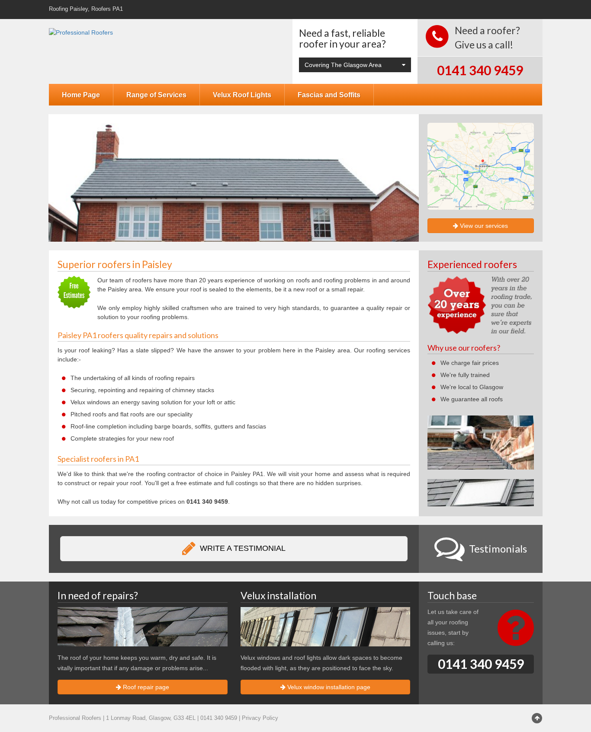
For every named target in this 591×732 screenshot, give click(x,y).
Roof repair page (145, 687)
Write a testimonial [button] (242, 548)
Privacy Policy (260, 718)
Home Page (81, 95)
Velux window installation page (328, 687)
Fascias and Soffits (329, 95)
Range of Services (156, 95)
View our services (483, 225)
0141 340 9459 (480, 70)
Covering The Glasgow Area (343, 64)
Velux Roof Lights (242, 95)
